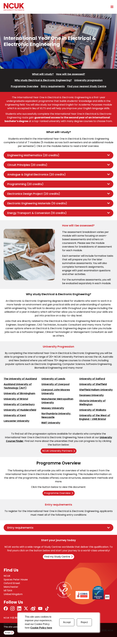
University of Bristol (16, 399)
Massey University (52, 408)
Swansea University (91, 395)
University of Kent (15, 415)
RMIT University (50, 422)
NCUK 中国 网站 (11, 617)
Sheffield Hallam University (96, 389)
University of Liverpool (55, 384)
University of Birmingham (19, 393)
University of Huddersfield (20, 410)
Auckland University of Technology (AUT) (18, 386)
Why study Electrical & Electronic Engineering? (43, 80)
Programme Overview (24, 86)
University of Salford (92, 378)
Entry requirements (53, 86)
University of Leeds (53, 378)
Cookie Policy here (41, 627)
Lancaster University (16, 421)
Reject (84, 622)
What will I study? (43, 74)
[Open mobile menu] (110, 6)
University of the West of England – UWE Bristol (94, 417)
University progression (88, 80)
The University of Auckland (20, 378)
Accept (67, 622)
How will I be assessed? (70, 74)
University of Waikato (92, 410)
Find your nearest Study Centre (86, 86)
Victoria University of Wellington (92, 402)
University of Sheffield (93, 384)
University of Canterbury (19, 404)
